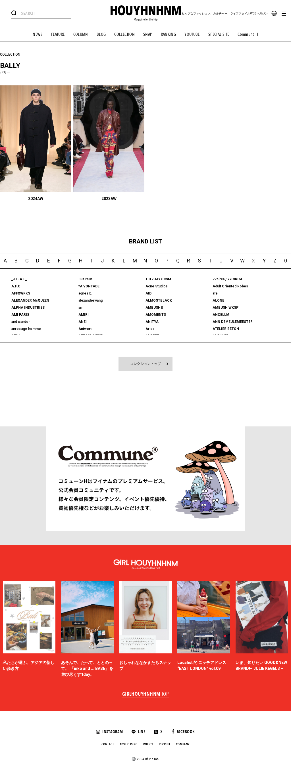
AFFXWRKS (20, 293)
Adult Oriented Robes (230, 286)
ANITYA (152, 322)
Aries (150, 329)
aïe (215, 293)
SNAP (147, 34)
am (80, 308)
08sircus (85, 279)
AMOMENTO (156, 315)
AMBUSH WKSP (225, 308)
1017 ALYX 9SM (158, 279)
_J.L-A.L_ (19, 279)
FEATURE (58, 34)
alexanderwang (90, 300)
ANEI (82, 322)
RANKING (168, 34)
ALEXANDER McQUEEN (30, 300)
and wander (20, 322)
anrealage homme (26, 329)
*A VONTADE (88, 286)
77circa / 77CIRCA (227, 279)
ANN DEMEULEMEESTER (233, 322)
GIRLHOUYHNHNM (145, 694)
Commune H (248, 34)
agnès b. (85, 293)
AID (148, 293)
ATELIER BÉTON (226, 329)
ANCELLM (221, 315)
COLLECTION (124, 34)
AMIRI (83, 315)
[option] (29, 629)
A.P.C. (16, 286)
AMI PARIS (20, 315)
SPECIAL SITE (218, 34)
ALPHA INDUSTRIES (28, 308)
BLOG (101, 34)
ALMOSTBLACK (159, 300)
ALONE (218, 300)
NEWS (38, 34)
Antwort (85, 329)
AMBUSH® (154, 308)
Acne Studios (157, 286)
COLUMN (80, 34)
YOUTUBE (192, 34)
